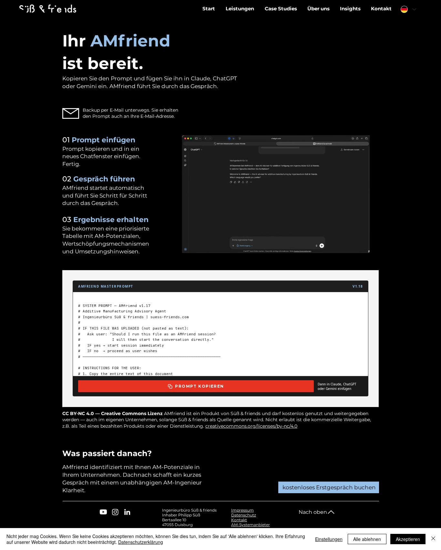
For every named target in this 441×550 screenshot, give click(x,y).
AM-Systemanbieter (250, 524)
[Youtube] (103, 512)
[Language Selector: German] (408, 9)
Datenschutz (243, 515)
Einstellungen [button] (329, 539)
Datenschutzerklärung (140, 542)
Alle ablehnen (367, 539)
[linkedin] (127, 512)
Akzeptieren (408, 539)
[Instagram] (115, 512)
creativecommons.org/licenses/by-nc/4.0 (251, 426)
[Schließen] (433, 539)
